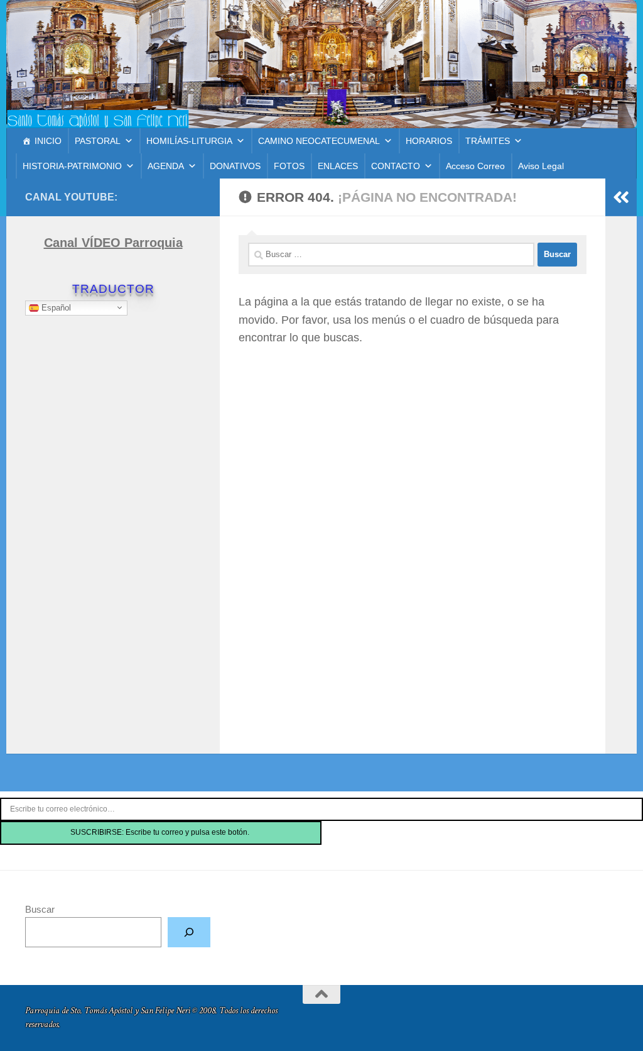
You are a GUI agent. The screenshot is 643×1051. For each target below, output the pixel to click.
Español (55, 307)
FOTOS (289, 166)
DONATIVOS (235, 166)
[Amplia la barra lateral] (621, 197)
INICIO (48, 141)
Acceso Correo (475, 166)
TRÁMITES (487, 141)
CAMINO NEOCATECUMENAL (319, 141)
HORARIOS (429, 141)
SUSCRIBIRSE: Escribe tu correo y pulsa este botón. (160, 832)
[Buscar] (189, 932)
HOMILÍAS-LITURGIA (189, 141)
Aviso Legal (541, 166)
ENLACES (338, 166)
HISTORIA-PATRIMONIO (72, 166)
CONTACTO (395, 166)
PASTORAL (98, 141)
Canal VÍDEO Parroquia (113, 243)
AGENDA (166, 166)
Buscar (40, 909)
